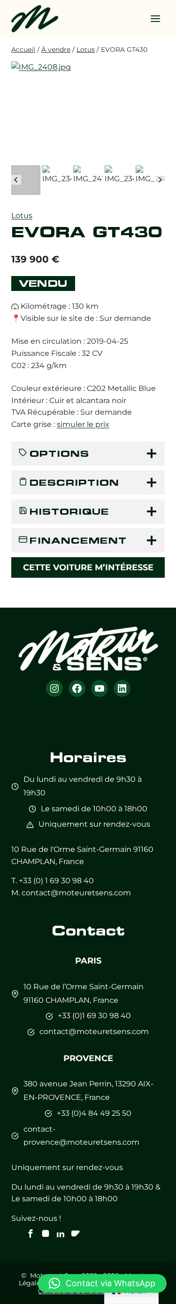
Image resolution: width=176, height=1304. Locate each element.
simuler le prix (83, 424)
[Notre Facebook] (30, 1233)
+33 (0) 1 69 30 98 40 (56, 880)
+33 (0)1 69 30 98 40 (94, 1015)
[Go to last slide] (16, 180)
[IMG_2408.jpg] (88, 112)
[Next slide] (160, 180)
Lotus (21, 215)
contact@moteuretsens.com (76, 892)
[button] (25, 179)
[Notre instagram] (45, 1233)
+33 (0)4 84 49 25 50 (94, 1113)
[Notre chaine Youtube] (75, 1233)
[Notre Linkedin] (60, 1233)
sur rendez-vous (120, 824)
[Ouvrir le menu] (155, 18)
